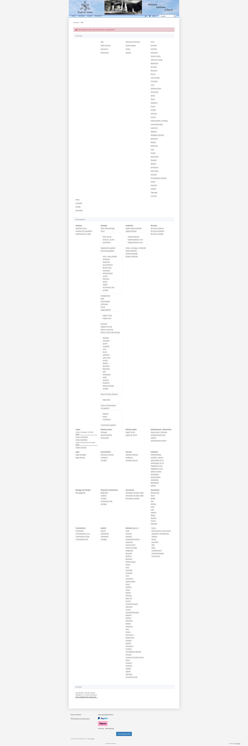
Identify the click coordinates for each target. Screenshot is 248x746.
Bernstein (154, 67)
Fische (153, 495)
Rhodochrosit (130, 638)
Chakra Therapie (81, 447)
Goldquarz (154, 103)
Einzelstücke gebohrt (107, 251)
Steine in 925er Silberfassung (110, 332)
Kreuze (103, 307)
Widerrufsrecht (106, 45)
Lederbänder (105, 534)
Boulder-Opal (107, 267)
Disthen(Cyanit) (108, 273)
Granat (153, 106)
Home (73, 16)
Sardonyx (154, 174)
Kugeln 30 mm (130, 432)
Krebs (153, 507)
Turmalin (154, 196)
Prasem (153, 153)
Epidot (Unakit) (130, 581)
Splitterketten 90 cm (157, 463)
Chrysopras (106, 270)
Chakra (128, 49)
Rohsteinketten (156, 477)
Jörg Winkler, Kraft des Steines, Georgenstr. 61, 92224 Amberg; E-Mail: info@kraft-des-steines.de (86, 695)
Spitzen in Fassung (107, 329)
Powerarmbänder (131, 251)
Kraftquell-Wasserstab (158, 435)
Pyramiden (155, 542)
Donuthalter (107, 242)
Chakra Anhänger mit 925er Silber (84, 433)
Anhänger (104, 432)
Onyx (152, 149)
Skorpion (153, 518)
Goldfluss (129, 587)
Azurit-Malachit (108, 265)
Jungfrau (153, 512)
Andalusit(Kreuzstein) (133, 539)
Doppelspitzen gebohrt (108, 248)
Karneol (153, 117)
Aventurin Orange (156, 60)
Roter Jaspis (154, 171)
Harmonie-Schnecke (107, 455)
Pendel (154, 539)
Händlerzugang (131, 45)
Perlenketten (155, 474)
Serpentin (154, 185)
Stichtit (105, 282)
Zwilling (153, 504)
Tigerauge (154, 192)
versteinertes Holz (108, 287)
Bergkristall (154, 63)
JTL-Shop (238, 743)
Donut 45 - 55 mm (108, 239)
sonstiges (104, 460)
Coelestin (104, 495)
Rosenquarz (154, 167)
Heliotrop (154, 113)
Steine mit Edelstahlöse (108, 405)
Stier (152, 501)
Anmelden (81, 16)
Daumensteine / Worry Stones (161, 531)
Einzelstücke (80, 531)
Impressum (104, 49)
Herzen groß (105, 438)
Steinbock (154, 524)
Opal (104, 371)
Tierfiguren (104, 457)
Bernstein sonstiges (157, 234)
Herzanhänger (105, 301)
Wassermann (155, 493)
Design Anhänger (108, 386)
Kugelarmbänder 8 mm (135, 242)
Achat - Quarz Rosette (110, 256)
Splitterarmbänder (132, 253)
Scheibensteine (156, 550)
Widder (153, 498)
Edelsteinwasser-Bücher (158, 440)
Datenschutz (105, 52)
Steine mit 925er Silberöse (109, 394)
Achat (152, 42)
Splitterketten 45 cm (157, 460)
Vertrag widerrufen (124, 734)
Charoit (105, 343)
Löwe (152, 509)
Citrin (152, 85)
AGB (102, 42)
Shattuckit (106, 279)
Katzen (105, 416)
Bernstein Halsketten (157, 231)
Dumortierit (154, 92)
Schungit (128, 654)
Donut (103, 231)
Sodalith (153, 189)
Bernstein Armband (157, 228)
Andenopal (106, 259)
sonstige (105, 290)
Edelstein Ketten (156, 471)
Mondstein (154, 138)
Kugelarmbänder (131, 231)
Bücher (154, 528)
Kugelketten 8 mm (157, 469)
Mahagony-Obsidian (157, 135)
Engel (102, 298)
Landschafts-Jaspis (157, 124)
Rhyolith (153, 164)
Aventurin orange (131, 548)
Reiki (153, 545)
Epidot (153, 95)
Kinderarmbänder (133, 237)
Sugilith (105, 284)
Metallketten (155, 483)
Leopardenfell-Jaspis (132, 612)
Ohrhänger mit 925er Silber (135, 493)
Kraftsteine (104, 304)
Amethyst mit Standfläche (84, 231)
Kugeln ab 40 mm (131, 435)
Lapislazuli (154, 128)
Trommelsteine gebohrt (108, 425)
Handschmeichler (106, 435)
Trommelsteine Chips (82, 536)
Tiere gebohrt (105, 408)
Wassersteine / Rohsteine (159, 432)
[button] (146, 16)
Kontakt (89, 16)
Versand (92, 738)
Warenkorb (98, 16)
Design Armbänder (132, 256)
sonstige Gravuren (132, 460)
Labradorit (106, 355)
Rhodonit (154, 160)
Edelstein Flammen (132, 455)
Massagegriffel (80, 493)
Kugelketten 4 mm (157, 466)
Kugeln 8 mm (107, 318)
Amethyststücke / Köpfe (83, 234)
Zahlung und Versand (133, 42)
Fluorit (153, 99)
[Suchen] (175, 16)
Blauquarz (154, 70)
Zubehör (153, 438)
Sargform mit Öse (106, 326)
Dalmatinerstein (156, 88)
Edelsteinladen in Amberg (159, 121)
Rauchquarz (155, 156)
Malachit (105, 363)
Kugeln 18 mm (107, 315)
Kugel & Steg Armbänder (134, 228)
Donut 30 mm (107, 237)
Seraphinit (106, 383)
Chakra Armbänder (82, 437)
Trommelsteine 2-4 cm (83, 534)
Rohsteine (104, 324)
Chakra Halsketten (81, 440)
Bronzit (153, 74)
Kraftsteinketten (156, 455)
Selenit (153, 182)
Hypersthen (106, 400)
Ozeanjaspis (107, 374)
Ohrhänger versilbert (132, 498)
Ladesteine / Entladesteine (160, 534)
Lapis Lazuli (106, 357)
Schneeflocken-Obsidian (158, 178)
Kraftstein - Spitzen (157, 457)
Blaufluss (129, 556)
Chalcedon (154, 81)
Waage (153, 515)
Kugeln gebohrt (106, 310)
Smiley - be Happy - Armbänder (136, 248)
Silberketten (155, 480)
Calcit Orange (155, 78)
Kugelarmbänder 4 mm (135, 239)
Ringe (153, 548)
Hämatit (153, 110)
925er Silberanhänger (108, 228)
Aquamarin (154, 52)
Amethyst (154, 49)
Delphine (106, 414)
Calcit (127, 567)
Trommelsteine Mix (82, 539)
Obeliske (154, 536)
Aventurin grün (156, 56)
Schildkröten (107, 419)
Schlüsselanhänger (158, 553)
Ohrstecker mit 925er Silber (135, 495)
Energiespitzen (105, 296)
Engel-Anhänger (81, 455)
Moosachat (154, 146)
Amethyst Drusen (81, 228)
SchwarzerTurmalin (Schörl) (135, 657)
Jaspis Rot (129, 598)
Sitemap (128, 52)
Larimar (105, 276)
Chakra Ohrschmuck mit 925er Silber (85, 444)
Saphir (105, 377)
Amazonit (154, 45)
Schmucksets (156, 556)
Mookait (153, 142)
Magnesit (154, 131)
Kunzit (105, 352)
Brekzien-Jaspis (131, 562)
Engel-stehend (80, 457)
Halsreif (153, 485)
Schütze (153, 521)
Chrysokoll (106, 346)
